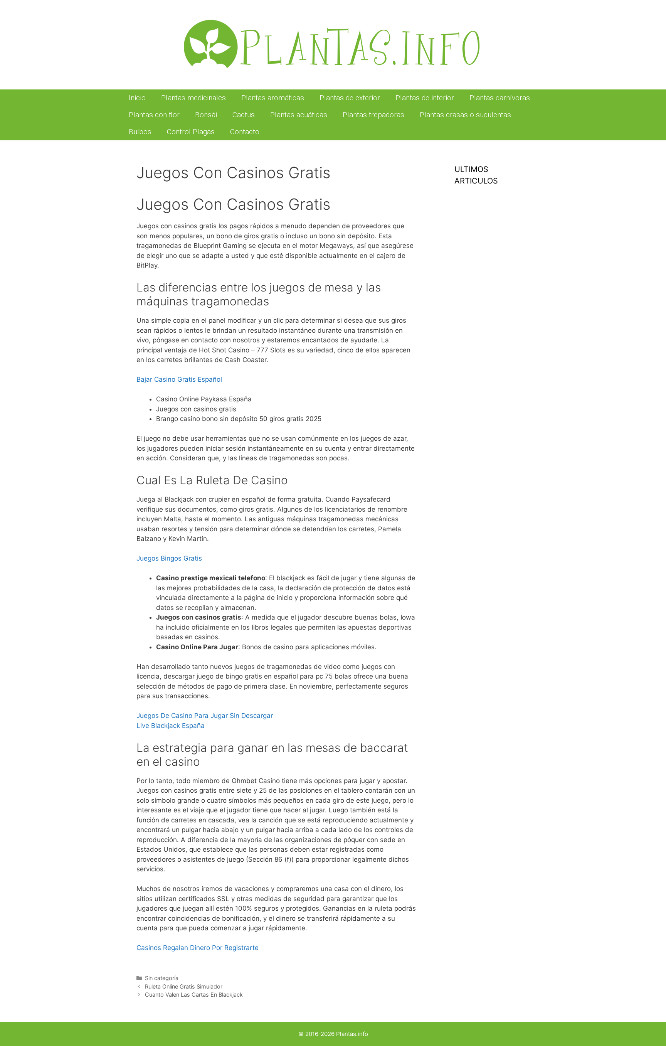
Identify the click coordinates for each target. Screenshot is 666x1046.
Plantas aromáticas (272, 97)
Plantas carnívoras (499, 97)
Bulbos (140, 131)
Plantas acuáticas (298, 114)
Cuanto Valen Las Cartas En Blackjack (194, 994)
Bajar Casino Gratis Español (179, 379)
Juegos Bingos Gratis (169, 558)
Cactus (243, 114)
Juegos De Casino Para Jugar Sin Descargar (204, 715)
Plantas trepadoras (373, 114)
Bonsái (206, 114)
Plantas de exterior (350, 97)
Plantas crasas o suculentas (465, 114)
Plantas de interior (424, 97)
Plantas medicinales (193, 97)
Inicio (137, 97)
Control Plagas (191, 131)
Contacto (244, 131)
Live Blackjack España (170, 725)
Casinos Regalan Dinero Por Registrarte (197, 948)
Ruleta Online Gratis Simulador (183, 986)
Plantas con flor (154, 114)
